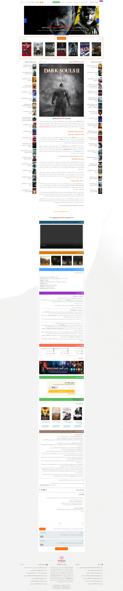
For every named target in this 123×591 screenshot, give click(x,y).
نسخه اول (65, 146)
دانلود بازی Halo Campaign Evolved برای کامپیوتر (27, 73)
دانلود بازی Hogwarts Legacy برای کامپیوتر (92, 151)
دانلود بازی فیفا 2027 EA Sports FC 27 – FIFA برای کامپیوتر (27, 67)
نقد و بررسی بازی (77, 2)
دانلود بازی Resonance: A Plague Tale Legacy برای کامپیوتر (92, 575)
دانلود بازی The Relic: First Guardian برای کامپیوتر (93, 581)
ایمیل (60, 523)
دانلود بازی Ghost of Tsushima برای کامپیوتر (92, 158)
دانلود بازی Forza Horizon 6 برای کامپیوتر (93, 79)
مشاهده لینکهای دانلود (61, 391)
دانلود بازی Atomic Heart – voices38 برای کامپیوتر (27, 158)
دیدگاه (82, 511)
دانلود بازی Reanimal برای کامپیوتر (27, 132)
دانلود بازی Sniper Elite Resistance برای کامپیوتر (93, 177)
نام (83, 523)
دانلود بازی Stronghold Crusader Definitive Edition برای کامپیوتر (27, 106)
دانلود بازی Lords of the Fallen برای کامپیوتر (26, 164)
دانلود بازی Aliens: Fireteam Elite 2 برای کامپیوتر (38, 570)
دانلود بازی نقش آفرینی (54, 483)
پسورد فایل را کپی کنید (49, 353)
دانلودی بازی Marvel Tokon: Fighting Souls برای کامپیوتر (92, 578)
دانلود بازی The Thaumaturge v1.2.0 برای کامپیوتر (38, 584)
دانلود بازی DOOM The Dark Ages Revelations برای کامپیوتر (92, 132)
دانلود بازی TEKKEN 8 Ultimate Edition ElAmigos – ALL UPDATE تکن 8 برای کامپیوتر (92, 106)
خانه (81, 480)
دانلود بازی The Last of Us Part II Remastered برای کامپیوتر (93, 145)
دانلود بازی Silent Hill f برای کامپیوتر (93, 119)
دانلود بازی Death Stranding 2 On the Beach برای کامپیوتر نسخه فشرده (92, 125)
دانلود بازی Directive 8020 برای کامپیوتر (26, 184)
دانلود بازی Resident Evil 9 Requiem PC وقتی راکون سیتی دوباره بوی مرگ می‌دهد (92, 86)
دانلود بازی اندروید (84, 2)
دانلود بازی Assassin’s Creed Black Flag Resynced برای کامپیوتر (93, 99)
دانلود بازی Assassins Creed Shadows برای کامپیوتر (93, 138)
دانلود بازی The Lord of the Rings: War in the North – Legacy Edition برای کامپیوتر (27, 119)
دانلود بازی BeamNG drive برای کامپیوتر (26, 99)
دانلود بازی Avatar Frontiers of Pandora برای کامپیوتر (26, 151)
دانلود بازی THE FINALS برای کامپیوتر (27, 138)
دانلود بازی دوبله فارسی (66, 588)
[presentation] (97, 20)
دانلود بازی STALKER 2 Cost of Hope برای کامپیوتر (92, 66)
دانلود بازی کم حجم (56, 588)
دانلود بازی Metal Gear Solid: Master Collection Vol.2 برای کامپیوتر (90, 567)
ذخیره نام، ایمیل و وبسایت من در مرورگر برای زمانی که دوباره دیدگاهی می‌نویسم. (67, 529)
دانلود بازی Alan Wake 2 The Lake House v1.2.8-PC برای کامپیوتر (93, 93)
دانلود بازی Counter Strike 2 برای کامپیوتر (27, 79)
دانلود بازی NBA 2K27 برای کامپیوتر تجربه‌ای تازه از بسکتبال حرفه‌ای (35, 567)
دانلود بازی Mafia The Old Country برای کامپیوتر (93, 112)
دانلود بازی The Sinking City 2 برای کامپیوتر (95, 584)
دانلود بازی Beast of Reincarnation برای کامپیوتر (27, 86)
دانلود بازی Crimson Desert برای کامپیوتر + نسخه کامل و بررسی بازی (27, 145)
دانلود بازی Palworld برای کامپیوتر (27, 112)
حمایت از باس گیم (56, 2)
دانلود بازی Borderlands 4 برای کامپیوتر (92, 171)
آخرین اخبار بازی (69, 2)
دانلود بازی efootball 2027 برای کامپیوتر (26, 92)
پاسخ (42, 536)
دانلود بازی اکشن (74, 483)
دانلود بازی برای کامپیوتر (94, 2)
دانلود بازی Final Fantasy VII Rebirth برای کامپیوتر (27, 191)
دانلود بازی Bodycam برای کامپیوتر (27, 125)
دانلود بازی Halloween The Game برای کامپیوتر (94, 573)
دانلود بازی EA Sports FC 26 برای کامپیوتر (27, 177)
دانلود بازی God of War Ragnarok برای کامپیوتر (94, 184)
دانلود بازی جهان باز (68, 483)
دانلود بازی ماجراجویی (61, 483)
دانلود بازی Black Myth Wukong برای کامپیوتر (94, 191)
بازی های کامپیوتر (76, 480)
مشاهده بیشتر (24, 39)
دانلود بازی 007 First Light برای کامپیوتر (92, 73)
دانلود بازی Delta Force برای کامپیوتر (27, 171)
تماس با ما (63, 2)
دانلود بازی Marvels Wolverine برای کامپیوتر (95, 570)
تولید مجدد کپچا (71, 394)
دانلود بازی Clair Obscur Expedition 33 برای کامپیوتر (93, 164)
